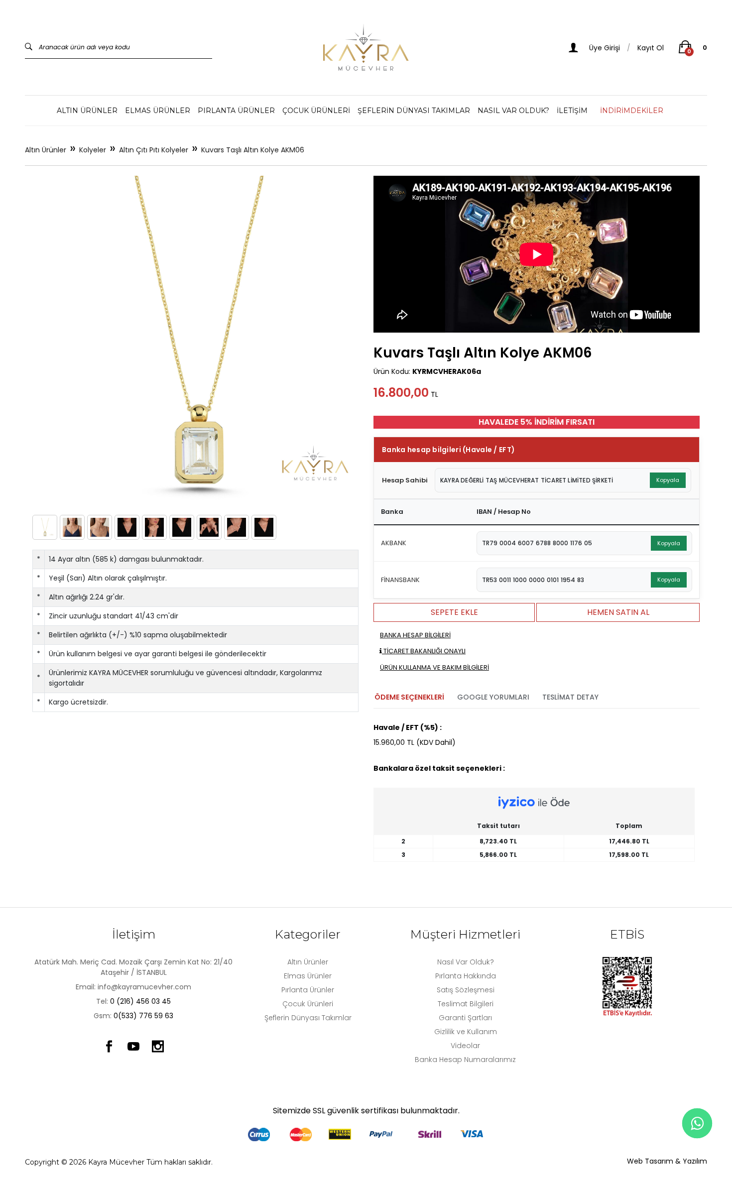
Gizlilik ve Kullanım (465, 1032)
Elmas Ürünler (157, 110)
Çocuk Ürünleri (316, 110)
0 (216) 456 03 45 (140, 1001)
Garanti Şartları (465, 1018)
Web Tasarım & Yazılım (667, 1161)
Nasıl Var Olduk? (465, 962)
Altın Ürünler (87, 110)
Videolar (465, 1046)
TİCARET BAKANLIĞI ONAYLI (424, 651)
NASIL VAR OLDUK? (513, 110)
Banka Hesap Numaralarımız (465, 1060)
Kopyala (667, 480)
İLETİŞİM (572, 110)
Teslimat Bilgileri (465, 1004)
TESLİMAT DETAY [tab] (570, 697)
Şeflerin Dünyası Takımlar (414, 110)
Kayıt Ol (650, 48)
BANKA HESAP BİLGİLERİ (415, 635)
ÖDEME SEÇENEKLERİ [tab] (409, 697)
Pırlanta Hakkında (465, 976)
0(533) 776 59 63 (143, 1016)
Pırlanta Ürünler (236, 110)
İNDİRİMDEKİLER (631, 110)
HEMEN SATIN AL (618, 612)
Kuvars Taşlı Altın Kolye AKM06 (252, 150)
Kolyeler (92, 150)
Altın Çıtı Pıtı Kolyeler (153, 150)
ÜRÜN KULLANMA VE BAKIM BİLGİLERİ (434, 667)
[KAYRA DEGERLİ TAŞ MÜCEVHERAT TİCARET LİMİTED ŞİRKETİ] (366, 47)
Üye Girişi (603, 48)
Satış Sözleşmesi (465, 990)
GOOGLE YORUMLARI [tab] (493, 697)
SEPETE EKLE (454, 612)
